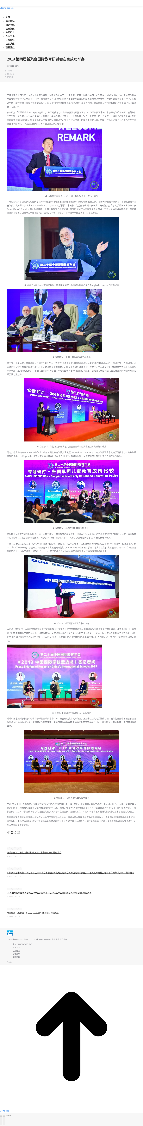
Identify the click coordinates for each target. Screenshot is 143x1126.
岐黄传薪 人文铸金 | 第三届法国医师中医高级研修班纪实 (33, 913)
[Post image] (14, 848)
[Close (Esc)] (1, 1115)
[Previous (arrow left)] (1, 1121)
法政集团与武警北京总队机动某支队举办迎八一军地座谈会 (34, 852)
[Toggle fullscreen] (7, 1115)
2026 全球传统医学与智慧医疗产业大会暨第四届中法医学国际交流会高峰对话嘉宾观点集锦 (49, 893)
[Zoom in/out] (9, 1115)
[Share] (4, 1115)
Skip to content (7, 8)
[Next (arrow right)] (4, 1121)
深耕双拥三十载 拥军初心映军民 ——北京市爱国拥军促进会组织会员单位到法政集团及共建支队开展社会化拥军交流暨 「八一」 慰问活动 (70, 873)
